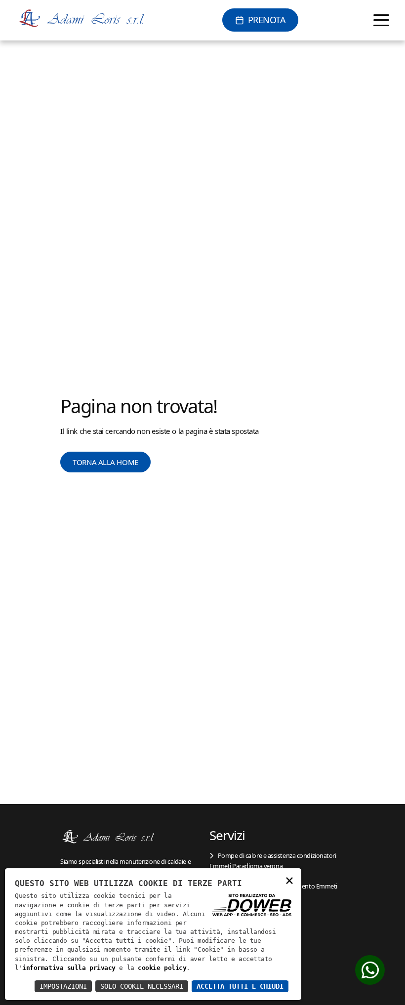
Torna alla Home (105, 462)
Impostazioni (63, 986)
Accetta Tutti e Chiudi (240, 986)
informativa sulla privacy (69, 967)
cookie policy (162, 967)
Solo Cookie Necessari (141, 986)
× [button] (289, 880)
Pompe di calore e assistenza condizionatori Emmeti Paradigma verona (272, 860)
